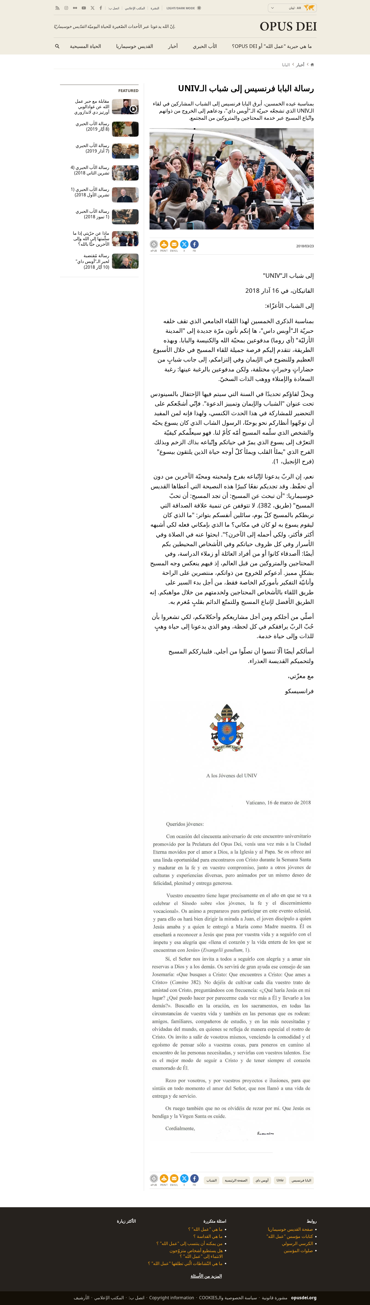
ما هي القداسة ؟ (208, 1236)
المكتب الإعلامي (135, 8)
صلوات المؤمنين (298, 1251)
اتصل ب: (113, 8)
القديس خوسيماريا (134, 46)
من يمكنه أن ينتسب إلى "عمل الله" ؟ (189, 1243)
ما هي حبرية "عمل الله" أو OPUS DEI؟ (272, 46)
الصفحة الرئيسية (236, 1180)
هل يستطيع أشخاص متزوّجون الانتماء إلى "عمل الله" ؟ (196, 1253)
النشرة (155, 8)
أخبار (173, 46)
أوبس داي (262, 1180)
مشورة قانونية (275, 1298)
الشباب (211, 1180)
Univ (280, 1180)
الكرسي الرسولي (297, 1243)
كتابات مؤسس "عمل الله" (289, 1236)
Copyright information (171, 1298)
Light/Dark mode (181, 8)
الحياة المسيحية (85, 46)
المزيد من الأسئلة (206, 1276)
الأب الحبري (205, 46)
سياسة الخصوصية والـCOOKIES (228, 1298)
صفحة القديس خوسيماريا (290, 1229)
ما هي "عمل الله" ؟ (205, 1229)
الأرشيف (81, 1298)
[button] (164, 246)
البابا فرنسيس (301, 1180)
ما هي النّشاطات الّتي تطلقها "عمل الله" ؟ (185, 1263)
